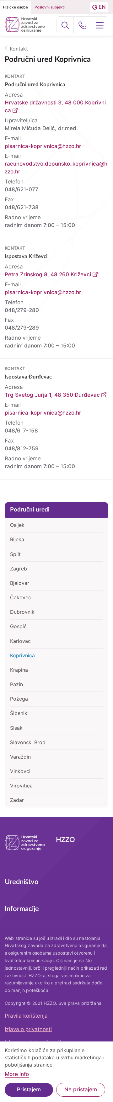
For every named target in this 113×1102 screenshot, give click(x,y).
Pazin (16, 684)
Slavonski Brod (28, 742)
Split (15, 554)
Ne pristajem (80, 1089)
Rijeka (17, 539)
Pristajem (29, 1089)
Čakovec (20, 597)
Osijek (17, 525)
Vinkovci (20, 771)
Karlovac (20, 641)
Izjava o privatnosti (28, 1029)
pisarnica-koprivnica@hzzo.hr (43, 146)
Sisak (16, 728)
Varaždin (20, 757)
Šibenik (18, 713)
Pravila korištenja (26, 1016)
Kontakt (19, 48)
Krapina (19, 670)
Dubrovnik (22, 612)
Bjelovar (19, 583)
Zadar (17, 800)
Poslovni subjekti (50, 7)
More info (17, 1074)
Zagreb (18, 568)
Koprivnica (22, 655)
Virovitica (21, 785)
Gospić (18, 626)
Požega (19, 699)
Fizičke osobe (15, 7)
